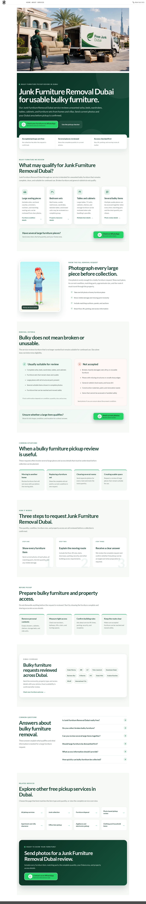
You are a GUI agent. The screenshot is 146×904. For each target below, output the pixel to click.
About (34, 2)
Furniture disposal (82, 812)
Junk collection (54, 812)
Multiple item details (84, 218)
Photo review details (111, 218)
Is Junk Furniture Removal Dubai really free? (81, 720)
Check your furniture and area (33, 692)
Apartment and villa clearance (28, 825)
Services (40, 2)
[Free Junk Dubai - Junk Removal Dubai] (12, 2)
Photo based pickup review (110, 812)
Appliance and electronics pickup (82, 825)
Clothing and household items (112, 825)
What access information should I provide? (80, 751)
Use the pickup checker (71, 124)
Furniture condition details (28, 219)
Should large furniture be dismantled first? (80, 744)
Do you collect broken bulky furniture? (78, 728)
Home (28, 2)
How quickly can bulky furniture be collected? (81, 759)
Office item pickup (55, 825)
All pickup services (28, 812)
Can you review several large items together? (81, 736)
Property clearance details (55, 219)
